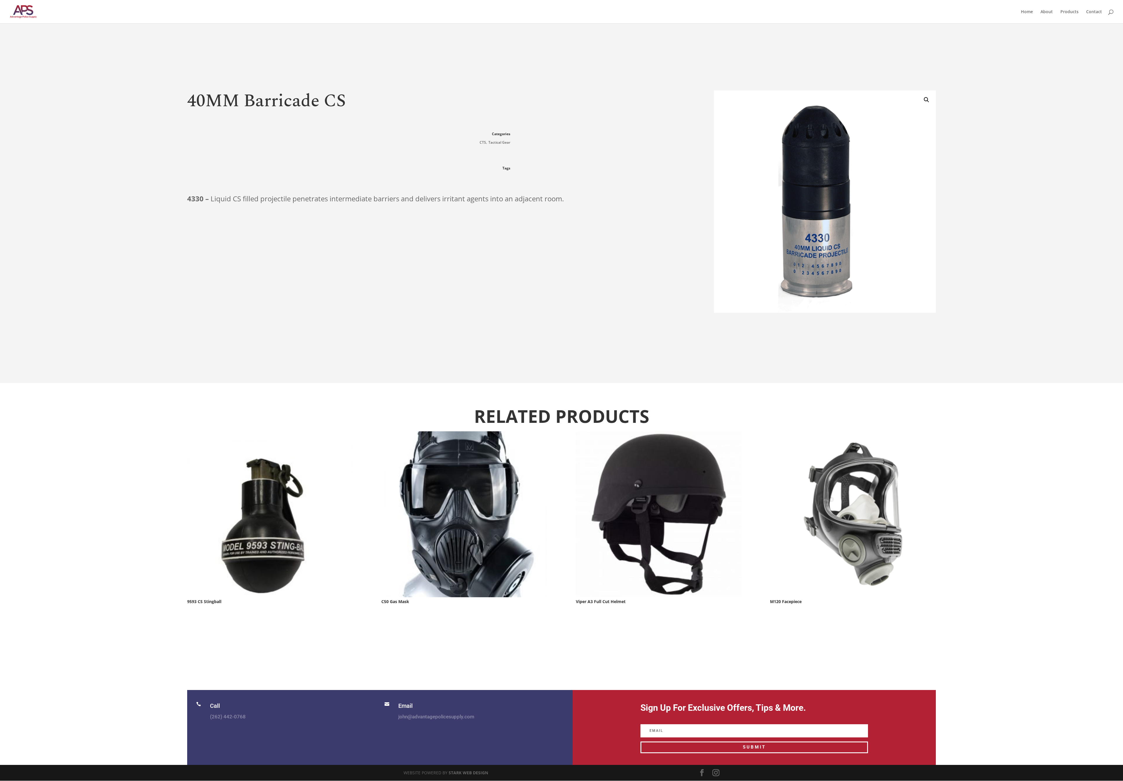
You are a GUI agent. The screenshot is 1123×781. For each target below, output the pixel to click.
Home (1027, 12)
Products (1069, 12)
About (1047, 12)
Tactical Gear (499, 142)
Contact (1094, 12)
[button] (926, 100)
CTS (483, 142)
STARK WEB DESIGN (468, 772)
